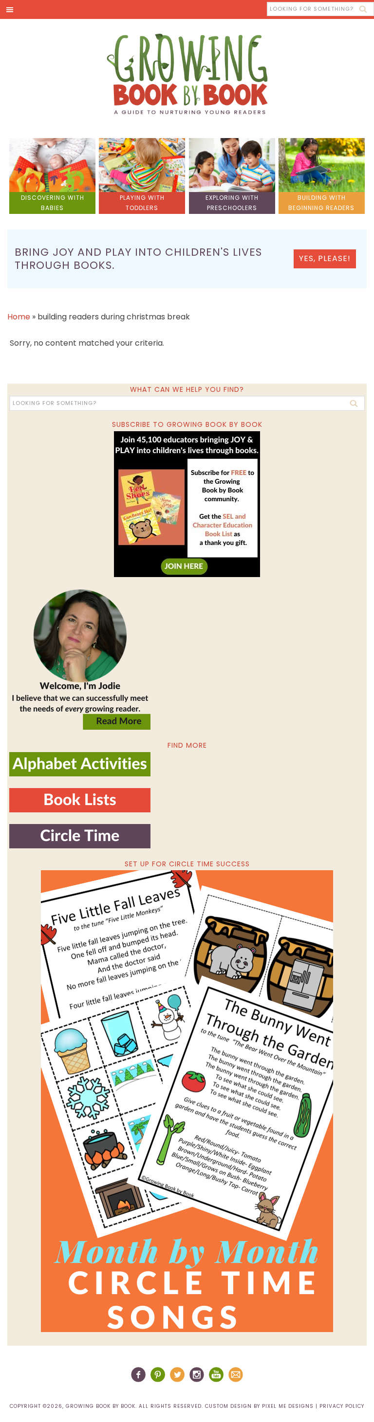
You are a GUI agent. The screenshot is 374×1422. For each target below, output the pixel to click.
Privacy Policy (341, 1406)
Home (18, 316)
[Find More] (79, 772)
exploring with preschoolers (232, 202)
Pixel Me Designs (288, 1406)
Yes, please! (325, 258)
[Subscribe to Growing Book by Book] (187, 504)
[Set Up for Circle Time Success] (187, 1101)
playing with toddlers (142, 202)
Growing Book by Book (187, 74)
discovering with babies (52, 202)
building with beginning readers (321, 202)
